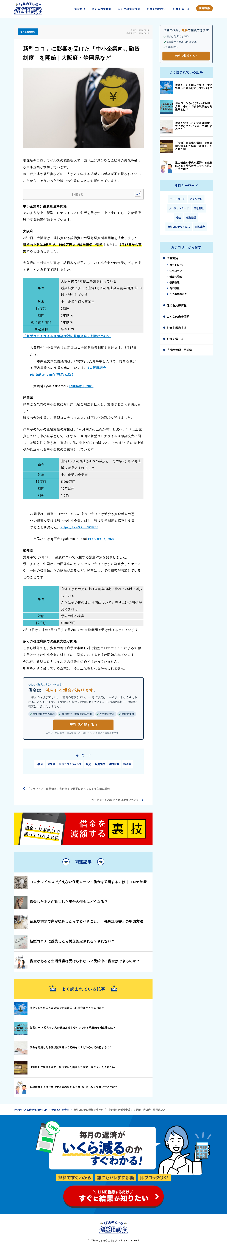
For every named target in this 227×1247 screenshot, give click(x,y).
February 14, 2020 (101, 539)
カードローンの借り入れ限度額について (115, 799)
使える (102, 8)
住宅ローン (176, 270)
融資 (88, 764)
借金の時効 (176, 276)
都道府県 (114, 764)
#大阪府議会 (96, 368)
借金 (80, 8)
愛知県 (51, 764)
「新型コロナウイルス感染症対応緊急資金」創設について (67, 336)
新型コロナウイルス (70, 764)
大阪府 (39, 764)
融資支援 (100, 764)
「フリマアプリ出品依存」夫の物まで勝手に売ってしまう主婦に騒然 (68, 788)
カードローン (177, 199)
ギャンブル (196, 199)
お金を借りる (175, 339)
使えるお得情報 (177, 305)
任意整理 (199, 208)
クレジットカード (179, 208)
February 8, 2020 (81, 386)
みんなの (129, 8)
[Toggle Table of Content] (136, 194)
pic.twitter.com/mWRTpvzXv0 (51, 374)
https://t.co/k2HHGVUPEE (79, 527)
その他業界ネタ (178, 294)
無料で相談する (82, 725)
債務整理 (191, 217)
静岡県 (127, 764)
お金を (157, 8)
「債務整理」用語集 (179, 350)
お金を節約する (177, 327)
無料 (204, 8)
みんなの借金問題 (178, 316)
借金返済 (172, 258)
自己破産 (200, 226)
